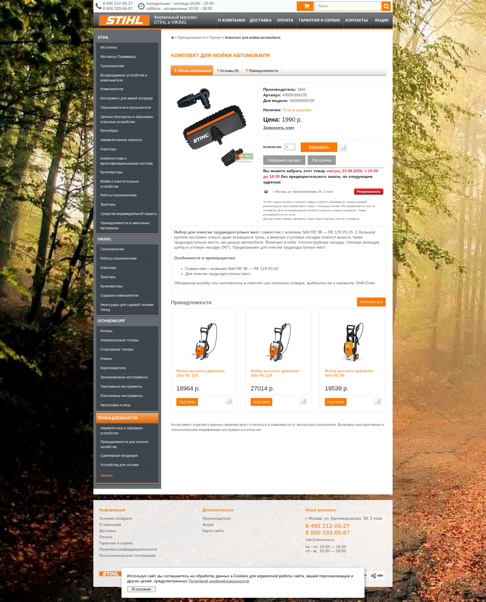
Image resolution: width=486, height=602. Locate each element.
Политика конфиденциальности (128, 549)
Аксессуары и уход (115, 405)
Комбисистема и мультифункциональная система (126, 160)
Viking (104, 239)
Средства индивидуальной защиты (128, 214)
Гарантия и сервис (320, 20)
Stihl (103, 37)
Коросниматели (113, 368)
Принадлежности (118, 418)
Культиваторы (111, 172)
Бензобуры (109, 131)
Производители (216, 518)
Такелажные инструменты (121, 387)
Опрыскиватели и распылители (125, 108)
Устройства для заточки (119, 465)
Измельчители (111, 89)
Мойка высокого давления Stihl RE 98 (349, 373)
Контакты (356, 20)
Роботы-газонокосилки (118, 195)
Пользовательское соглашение (127, 555)
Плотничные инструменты (121, 396)
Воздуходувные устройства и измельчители (123, 77)
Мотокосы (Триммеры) (118, 57)
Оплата (285, 20)
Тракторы (108, 204)
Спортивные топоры (117, 349)
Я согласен (141, 589)
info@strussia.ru (319, 540)
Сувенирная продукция (119, 456)
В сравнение (343, 148)
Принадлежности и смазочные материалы (125, 225)
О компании (231, 20)
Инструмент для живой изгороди (126, 98)
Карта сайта (213, 531)
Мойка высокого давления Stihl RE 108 (200, 373)
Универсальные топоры (119, 340)
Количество (272, 147)
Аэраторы (108, 149)
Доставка (261, 20)
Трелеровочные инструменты (124, 377)
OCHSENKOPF (111, 321)
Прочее (106, 476)
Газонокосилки (112, 66)
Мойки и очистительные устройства (119, 184)
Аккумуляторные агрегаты (121, 140)
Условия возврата (115, 518)
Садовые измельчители (119, 295)
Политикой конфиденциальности (218, 581)
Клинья (106, 359)
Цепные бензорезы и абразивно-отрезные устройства (127, 119)
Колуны (106, 331)
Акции (381, 20)
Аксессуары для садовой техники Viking (127, 307)
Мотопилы (108, 47)
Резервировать (369, 191)
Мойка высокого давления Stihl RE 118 (275, 373)
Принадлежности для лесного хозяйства (124, 444)
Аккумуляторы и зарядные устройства (121, 430)
